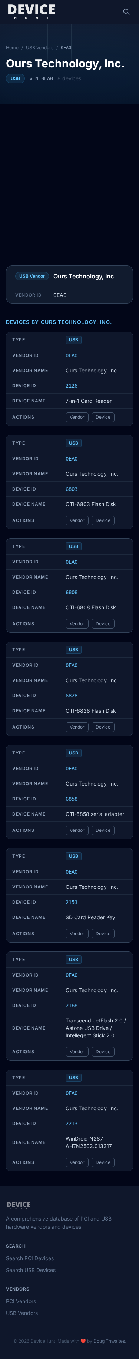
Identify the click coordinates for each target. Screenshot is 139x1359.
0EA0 (71, 355)
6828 (71, 696)
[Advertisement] (69, 177)
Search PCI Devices (30, 1258)
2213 (71, 1124)
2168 (71, 1005)
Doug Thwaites (109, 1341)
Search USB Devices (31, 1270)
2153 (71, 902)
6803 (71, 489)
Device (103, 417)
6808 (71, 592)
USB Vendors (39, 47)
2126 (71, 386)
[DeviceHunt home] (31, 12)
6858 (71, 799)
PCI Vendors (21, 1301)
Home (12, 47)
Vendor (77, 417)
